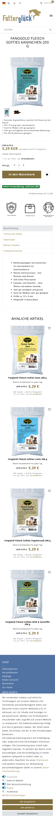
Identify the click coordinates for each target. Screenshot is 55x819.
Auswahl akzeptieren (27, 813)
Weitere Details (12, 245)
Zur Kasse (7, 687)
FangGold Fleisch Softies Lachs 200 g (27, 459)
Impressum (42, 760)
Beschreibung (11, 228)
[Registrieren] (14, 3)
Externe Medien (15, 780)
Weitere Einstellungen (14, 795)
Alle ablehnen (27, 807)
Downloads (9, 239)
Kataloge (6, 676)
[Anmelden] (8, 3)
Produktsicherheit (13, 250)
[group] (27, 350)
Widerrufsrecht (10, 679)
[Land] (4, 3)
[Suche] (50, 30)
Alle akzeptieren (27, 801)
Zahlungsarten (10, 668)
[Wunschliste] (19, 3)
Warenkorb (8, 683)
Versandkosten (27, 159)
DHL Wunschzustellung (19, 784)
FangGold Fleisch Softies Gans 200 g (27, 378)
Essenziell (12, 776)
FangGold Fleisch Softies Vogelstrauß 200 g (27, 540)
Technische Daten (13, 234)
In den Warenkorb (22, 174)
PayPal (10, 788)
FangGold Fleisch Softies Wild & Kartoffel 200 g (27, 623)
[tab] (27, 228)
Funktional (12, 791)
